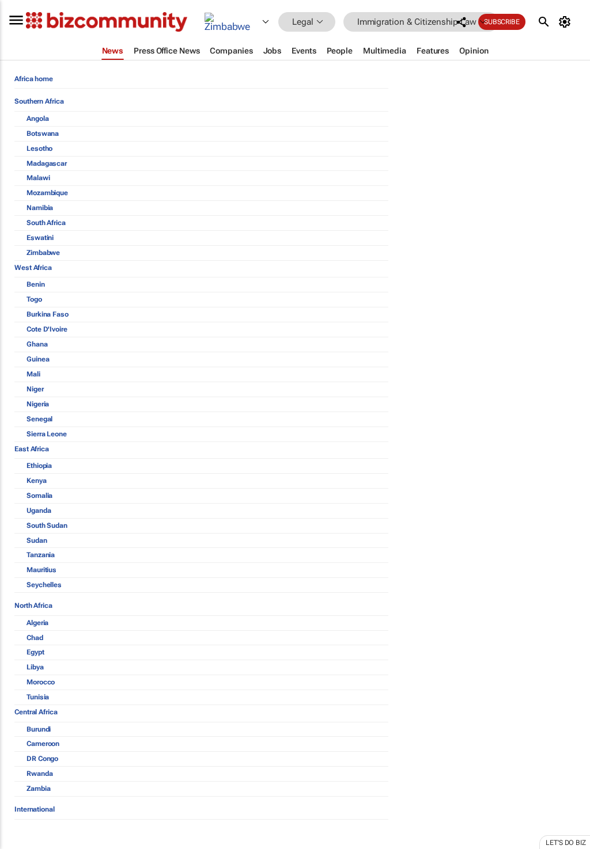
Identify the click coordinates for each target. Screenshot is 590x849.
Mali (33, 374)
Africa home (33, 79)
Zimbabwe (43, 253)
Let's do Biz (566, 843)
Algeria (37, 623)
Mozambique (47, 193)
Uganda (39, 511)
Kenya (37, 481)
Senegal (39, 419)
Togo (34, 299)
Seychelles (44, 585)
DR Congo (42, 759)
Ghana (37, 344)
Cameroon (43, 744)
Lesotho (39, 148)
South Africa (46, 223)
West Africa (33, 268)
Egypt (35, 652)
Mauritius (41, 570)
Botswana (43, 134)
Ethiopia (39, 466)
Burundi (39, 729)
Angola (37, 119)
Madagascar (47, 163)
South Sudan (47, 525)
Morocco (41, 682)
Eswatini (40, 238)
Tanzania (41, 555)
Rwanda (39, 774)
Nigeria (38, 404)
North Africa (33, 605)
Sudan (37, 540)
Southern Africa (39, 101)
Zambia (38, 789)
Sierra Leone (47, 434)
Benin (36, 284)
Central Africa (36, 712)
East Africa (31, 449)
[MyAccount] (567, 22)
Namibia (40, 208)
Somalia (39, 496)
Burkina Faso (48, 314)
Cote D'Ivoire (47, 329)
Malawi (38, 178)
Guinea (38, 359)
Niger (35, 389)
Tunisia (38, 697)
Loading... (22, 843)
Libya (35, 667)
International (34, 809)
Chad (35, 638)
